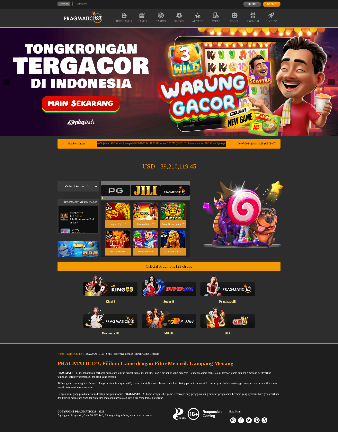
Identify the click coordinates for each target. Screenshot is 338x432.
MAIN (117, 215)
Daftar (271, 4)
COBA (117, 206)
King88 (110, 301)
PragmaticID (227, 301)
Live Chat (63, 3)
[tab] (115, 190)
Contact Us (81, 3)
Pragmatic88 (110, 333)
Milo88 (168, 333)
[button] (6, 82)
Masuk (252, 4)
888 (227, 333)
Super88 (168, 301)
